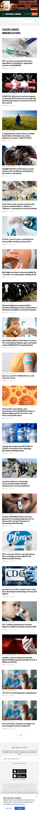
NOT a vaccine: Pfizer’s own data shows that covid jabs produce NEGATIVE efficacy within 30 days (18, 556)
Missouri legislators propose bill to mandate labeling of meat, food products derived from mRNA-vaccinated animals (19, 307)
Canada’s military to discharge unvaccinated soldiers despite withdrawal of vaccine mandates (16, 483)
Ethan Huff (12, 58)
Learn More (8, 808)
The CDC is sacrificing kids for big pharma (19, 693)
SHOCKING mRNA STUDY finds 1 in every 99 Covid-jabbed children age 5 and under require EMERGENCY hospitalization (19, 342)
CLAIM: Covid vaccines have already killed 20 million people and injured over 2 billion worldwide (19, 659)
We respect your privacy (19, 763)
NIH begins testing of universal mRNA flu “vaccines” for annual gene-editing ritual (19, 273)
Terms (16, 785)
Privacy (11, 785)
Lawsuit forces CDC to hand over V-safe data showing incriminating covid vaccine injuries (19, 591)
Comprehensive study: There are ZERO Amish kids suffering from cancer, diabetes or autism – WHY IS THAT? (18, 135)
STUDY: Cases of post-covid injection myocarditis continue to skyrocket (17, 240)
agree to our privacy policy (15, 804)
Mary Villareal (13, 479)
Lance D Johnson (14, 93)
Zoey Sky (12, 443)
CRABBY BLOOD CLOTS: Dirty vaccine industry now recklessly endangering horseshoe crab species (18, 171)
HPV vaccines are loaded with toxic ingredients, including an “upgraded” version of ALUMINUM (17, 63)
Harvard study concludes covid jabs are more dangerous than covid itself (18, 725)
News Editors (13, 690)
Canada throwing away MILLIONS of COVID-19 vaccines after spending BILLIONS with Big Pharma (17, 448)
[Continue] (35, 758)
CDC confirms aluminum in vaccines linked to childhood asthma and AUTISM (19, 625)
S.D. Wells (12, 131)
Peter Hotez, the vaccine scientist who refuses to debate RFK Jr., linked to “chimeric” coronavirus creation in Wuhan (19, 206)
